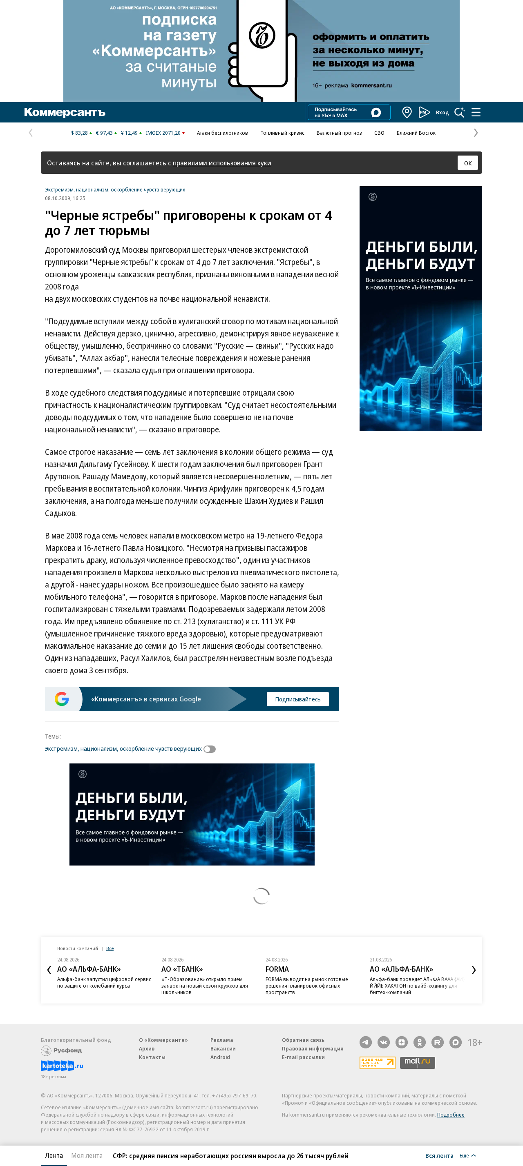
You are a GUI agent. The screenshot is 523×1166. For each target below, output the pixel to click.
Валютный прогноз (339, 132)
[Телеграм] (366, 1042)
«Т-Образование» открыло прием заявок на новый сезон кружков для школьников (204, 985)
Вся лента (439, 1155)
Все (110, 948)
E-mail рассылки (303, 1057)
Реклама (221, 1040)
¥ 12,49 (129, 132)
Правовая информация (313, 1048)
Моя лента (87, 1155)
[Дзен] (402, 1042)
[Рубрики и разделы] (476, 112)
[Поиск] (460, 112)
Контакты (152, 1057)
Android (220, 1057)
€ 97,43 (104, 132)
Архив (146, 1048)
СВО (379, 132)
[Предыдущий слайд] (49, 970)
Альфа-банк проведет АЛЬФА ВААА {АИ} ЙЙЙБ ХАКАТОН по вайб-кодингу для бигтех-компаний (417, 985)
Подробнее (451, 1114)
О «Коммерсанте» (163, 1040)
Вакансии (223, 1048)
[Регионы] (407, 112)
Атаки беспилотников (222, 132)
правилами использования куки (222, 162)
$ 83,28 (79, 132)
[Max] (455, 1042)
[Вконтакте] (384, 1042)
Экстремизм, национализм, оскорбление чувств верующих (115, 189)
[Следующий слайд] (474, 970)
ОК (468, 163)
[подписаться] (211, 749)
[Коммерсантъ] (65, 112)
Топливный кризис (282, 132)
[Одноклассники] (419, 1042)
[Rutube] (437, 1042)
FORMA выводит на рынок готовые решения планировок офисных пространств (307, 985)
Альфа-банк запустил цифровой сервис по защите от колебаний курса (104, 982)
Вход (442, 112)
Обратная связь (303, 1040)
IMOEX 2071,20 (163, 132)
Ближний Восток (416, 132)
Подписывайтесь (298, 699)
